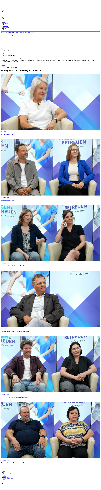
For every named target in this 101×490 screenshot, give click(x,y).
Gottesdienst (6, 27)
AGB (4, 476)
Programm (5, 23)
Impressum (5, 475)
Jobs (4, 472)
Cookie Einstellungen (8, 478)
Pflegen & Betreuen (13, 32)
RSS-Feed (5, 479)
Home (4, 21)
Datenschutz (6, 477)
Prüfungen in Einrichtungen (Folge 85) (26, 32)
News (4, 24)
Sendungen (5, 26)
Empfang (5, 28)
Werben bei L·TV (7, 473)
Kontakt (5, 471)
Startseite (2, 32)
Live (4, 22)
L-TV (4, 29)
